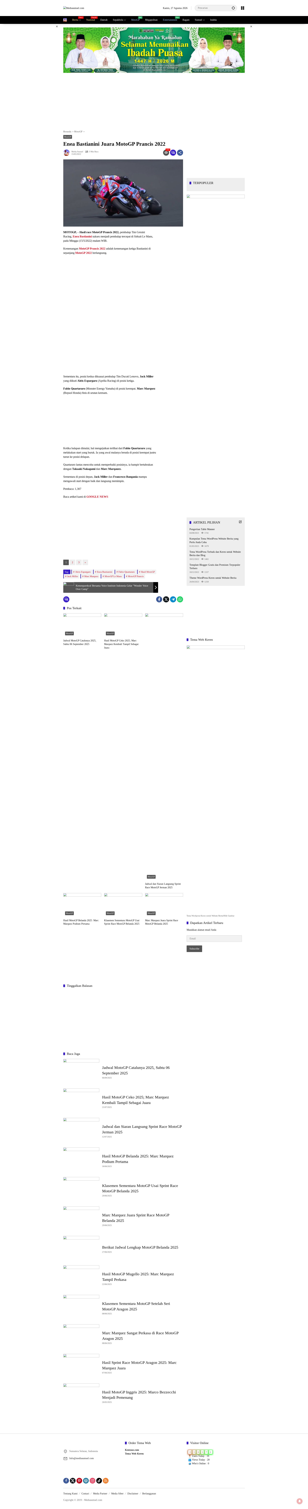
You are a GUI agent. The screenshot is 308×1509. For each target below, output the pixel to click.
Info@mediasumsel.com (81, 1458)
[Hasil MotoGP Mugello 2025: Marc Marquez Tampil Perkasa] (81, 1278)
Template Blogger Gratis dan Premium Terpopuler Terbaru (214, 566)
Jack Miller (72, 576)
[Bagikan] (180, 153)
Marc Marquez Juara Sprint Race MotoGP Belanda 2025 (161, 922)
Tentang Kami (70, 1493)
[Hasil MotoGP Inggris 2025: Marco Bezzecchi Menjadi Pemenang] (81, 1396)
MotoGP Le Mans (113, 576)
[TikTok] (99, 1481)
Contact (85, 1493)
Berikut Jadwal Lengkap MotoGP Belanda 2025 (140, 1247)
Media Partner (100, 1493)
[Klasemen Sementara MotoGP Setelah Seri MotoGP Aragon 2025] (81, 1308)
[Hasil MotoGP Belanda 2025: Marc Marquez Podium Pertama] (82, 905)
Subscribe (194, 948)
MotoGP (67, 137)
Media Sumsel (77, 152)
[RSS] (106, 1481)
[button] (233, 8)
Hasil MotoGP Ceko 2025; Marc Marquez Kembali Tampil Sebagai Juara (121, 644)
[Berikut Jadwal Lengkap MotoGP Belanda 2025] (81, 1249)
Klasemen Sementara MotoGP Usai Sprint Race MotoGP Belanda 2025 (121, 922)
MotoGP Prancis (136, 576)
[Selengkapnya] (240, 521)
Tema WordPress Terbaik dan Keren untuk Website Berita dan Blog (215, 553)
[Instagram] (92, 1481)
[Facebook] (159, 599)
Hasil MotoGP (148, 572)
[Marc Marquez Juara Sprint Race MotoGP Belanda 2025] (164, 905)
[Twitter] (166, 599)
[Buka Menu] (242, 8)
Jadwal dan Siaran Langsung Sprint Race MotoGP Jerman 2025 (163, 886)
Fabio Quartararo (127, 572)
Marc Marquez (91, 576)
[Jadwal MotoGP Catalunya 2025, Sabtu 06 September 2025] (82, 625)
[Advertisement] (45, 77)
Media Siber (117, 1493)
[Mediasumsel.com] (73, 8)
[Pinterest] (79, 1481)
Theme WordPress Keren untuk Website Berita (212, 577)
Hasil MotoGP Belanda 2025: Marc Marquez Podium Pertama (81, 922)
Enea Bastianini (104, 572)
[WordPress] (86, 1481)
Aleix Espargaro (83, 572)
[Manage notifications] (299, 1501)
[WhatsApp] (180, 599)
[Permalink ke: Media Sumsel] (67, 152)
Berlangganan (149, 1493)
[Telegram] (173, 599)
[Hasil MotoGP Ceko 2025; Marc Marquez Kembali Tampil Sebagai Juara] (123, 625)
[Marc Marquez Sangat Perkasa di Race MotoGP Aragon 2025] (81, 1337)
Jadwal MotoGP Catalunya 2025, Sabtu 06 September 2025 (79, 642)
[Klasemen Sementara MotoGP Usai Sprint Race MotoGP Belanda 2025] (123, 905)
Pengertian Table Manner (202, 529)
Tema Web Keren (134, 1453)
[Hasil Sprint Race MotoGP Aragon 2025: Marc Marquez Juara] (81, 1367)
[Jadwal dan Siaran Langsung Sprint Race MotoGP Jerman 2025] (164, 746)
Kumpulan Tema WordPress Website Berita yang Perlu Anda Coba (213, 540)
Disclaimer (132, 1493)
